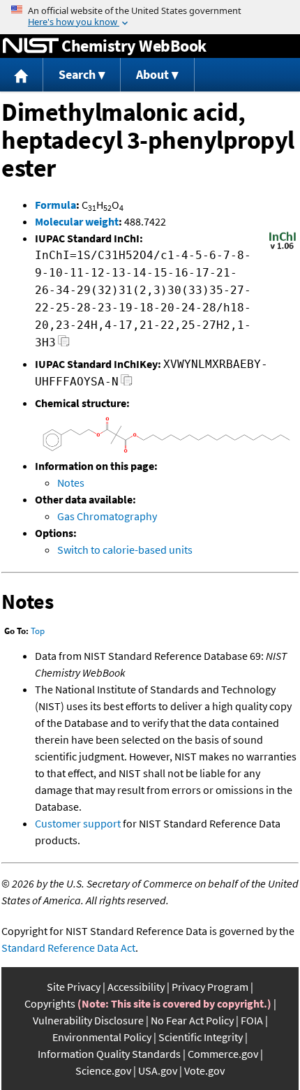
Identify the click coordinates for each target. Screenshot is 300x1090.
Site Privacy (73, 987)
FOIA (252, 1020)
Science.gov (103, 1070)
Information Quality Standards (109, 1054)
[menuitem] (21, 75)
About (152, 74)
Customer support (78, 823)
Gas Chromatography (107, 516)
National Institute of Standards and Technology (31, 46)
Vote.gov (204, 1070)
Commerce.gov (223, 1054)
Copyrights (49, 1003)
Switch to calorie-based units (125, 550)
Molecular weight (77, 221)
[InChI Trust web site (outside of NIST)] (283, 248)
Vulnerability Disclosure (88, 1020)
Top (38, 631)
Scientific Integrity (200, 1037)
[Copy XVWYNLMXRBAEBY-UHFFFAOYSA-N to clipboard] (127, 384)
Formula (55, 205)
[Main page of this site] (21, 75)
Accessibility (136, 987)
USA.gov (157, 1070)
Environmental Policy (101, 1037)
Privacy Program (210, 987)
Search (77, 74)
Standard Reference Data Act (68, 948)
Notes (70, 482)
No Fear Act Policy (192, 1020)
